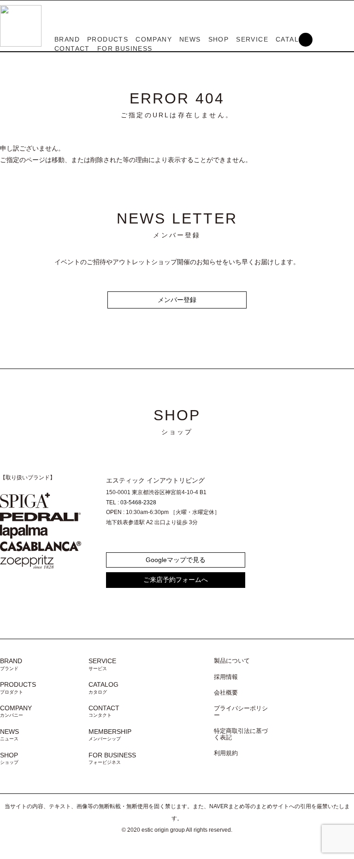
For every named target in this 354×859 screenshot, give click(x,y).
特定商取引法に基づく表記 (241, 734)
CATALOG (103, 687)
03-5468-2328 (138, 502)
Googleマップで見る (176, 559)
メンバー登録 (177, 299)
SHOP (218, 39)
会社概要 (226, 693)
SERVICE (252, 39)
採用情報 (226, 677)
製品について (232, 661)
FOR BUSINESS (125, 48)
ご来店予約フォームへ (175, 579)
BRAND (67, 39)
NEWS (190, 39)
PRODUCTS (107, 39)
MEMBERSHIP (109, 734)
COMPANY (154, 39)
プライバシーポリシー (241, 711)
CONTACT (72, 48)
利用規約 (226, 753)
